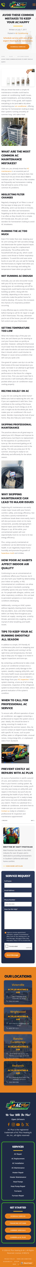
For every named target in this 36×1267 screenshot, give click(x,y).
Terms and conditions (24, 1259)
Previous (4, 820)
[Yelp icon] (22, 1124)
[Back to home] (18, 4)
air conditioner (21, 106)
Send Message (12, 955)
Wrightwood (18, 1012)
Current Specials (18, 1230)
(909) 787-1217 (14, 1028)
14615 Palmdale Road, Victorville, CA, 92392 (19, 998)
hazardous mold (7, 553)
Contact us (5, 811)
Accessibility (7, 1261)
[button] (34, 4)
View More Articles (14, 866)
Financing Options (18, 1223)
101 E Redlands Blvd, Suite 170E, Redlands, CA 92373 (19, 1078)
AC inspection (23, 679)
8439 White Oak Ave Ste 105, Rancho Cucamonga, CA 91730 (19, 1055)
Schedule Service (18, 47)
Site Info (17, 1261)
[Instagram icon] (13, 1124)
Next (32, 820)
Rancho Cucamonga (18, 1040)
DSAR (14, 1264)
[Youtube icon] (18, 1124)
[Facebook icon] (9, 1124)
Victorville (18, 985)
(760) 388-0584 (14, 1082)
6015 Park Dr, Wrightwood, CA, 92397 (19, 1024)
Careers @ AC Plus (18, 1237)
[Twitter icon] (27, 1124)
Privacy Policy (9, 1259)
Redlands (18, 1065)
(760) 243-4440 (14, 1001)
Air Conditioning (21, 33)
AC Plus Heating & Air (18, 991)
